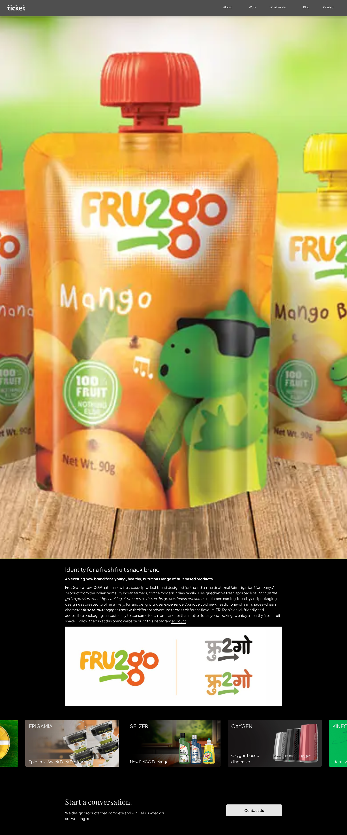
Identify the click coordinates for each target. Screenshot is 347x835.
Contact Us (254, 810)
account (178, 621)
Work (252, 7)
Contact (328, 7)
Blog (306, 7)
